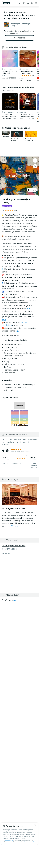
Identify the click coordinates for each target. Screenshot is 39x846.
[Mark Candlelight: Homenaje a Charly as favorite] (35, 166)
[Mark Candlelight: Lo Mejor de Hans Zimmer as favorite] (33, 52)
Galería (33, 190)
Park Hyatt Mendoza (13, 545)
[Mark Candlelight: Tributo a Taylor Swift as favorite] (15, 52)
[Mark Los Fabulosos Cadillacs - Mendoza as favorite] (15, 95)
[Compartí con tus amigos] (35, 160)
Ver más (14, 526)
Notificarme (19, 38)
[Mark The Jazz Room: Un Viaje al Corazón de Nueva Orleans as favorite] (33, 95)
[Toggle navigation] (36, 3)
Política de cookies (29, 842)
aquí (28, 308)
